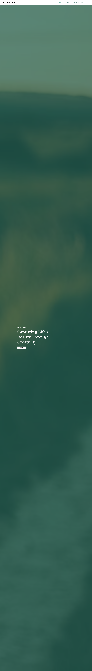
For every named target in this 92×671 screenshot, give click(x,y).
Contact (87, 2)
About (82, 2)
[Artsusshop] (8, 2)
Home (60, 2)
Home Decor (69, 2)
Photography (76, 2)
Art (64, 2)
